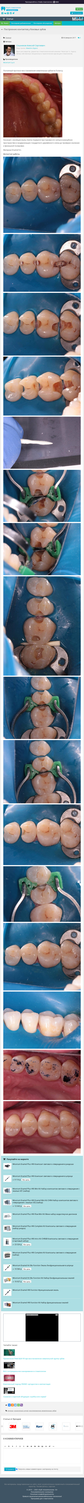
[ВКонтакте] (9, 1405)
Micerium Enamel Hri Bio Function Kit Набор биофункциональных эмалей (43, 1278)
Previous (2, 1426)
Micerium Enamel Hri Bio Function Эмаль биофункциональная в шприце (43, 1265)
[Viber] (21, 1405)
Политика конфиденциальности (42, 1494)
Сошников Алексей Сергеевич (30, 45)
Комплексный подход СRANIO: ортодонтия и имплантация (26, 1384)
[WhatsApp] (18, 1405)
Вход (80, 9)
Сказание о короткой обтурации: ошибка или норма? (24, 1397)
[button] (5, 1446)
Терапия (8, 38)
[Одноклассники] (12, 1405)
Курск (35, 48)
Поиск (5, 23)
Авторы (57, 23)
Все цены (26, 1180)
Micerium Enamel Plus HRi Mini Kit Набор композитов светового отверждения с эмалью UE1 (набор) (46, 1190)
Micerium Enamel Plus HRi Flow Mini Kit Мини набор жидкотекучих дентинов (45, 1214)
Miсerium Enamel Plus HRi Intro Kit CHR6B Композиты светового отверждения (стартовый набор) (45, 1240)
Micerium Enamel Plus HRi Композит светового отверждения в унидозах (43, 1164)
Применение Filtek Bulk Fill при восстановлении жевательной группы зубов (33, 1358)
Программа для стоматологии (42, 1498)
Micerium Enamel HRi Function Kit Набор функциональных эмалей (40, 1303)
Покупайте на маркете (17, 1159)
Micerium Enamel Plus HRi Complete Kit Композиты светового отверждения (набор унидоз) (44, 1227)
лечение (10, 1411)
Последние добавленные (21, 23)
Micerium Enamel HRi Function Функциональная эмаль (36, 1290)
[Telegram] (15, 1405)
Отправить (10, 1469)
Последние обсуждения (42, 23)
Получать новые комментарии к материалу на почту (38, 1469)
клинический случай (21, 1411)
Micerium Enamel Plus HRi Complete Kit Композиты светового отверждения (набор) (44, 1254)
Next (82, 1426)
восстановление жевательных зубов (42, 1411)
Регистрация (77, 13)
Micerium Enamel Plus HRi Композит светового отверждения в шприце (43, 1176)
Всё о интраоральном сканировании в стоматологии (24, 1371)
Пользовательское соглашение (42, 1492)
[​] (42, 1456)
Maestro (29, 48)
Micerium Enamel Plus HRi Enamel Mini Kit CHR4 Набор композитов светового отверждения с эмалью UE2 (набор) (45, 1201)
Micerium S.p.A (8, 62)
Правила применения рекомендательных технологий (42, 1496)
